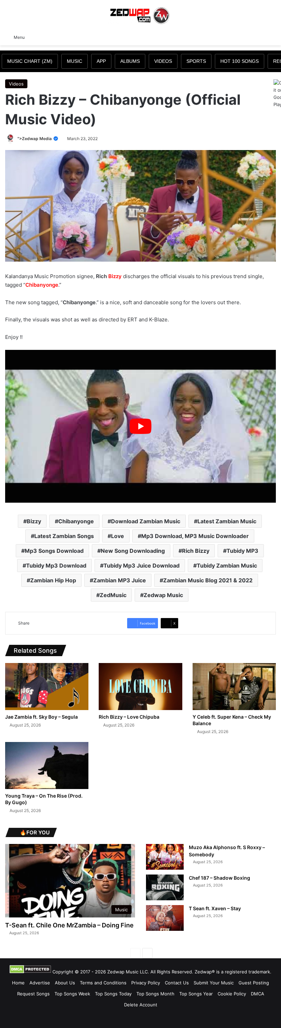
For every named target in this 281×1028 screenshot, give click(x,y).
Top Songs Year (196, 993)
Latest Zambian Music (226, 521)
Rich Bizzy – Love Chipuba (129, 717)
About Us (65, 982)
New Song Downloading (133, 550)
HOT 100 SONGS (239, 61)
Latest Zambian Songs (64, 536)
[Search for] (272, 37)
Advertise (39, 982)
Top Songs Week (72, 993)
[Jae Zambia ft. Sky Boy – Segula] (46, 686)
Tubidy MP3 (242, 550)
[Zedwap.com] (140, 15)
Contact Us (177, 982)
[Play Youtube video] (140, 426)
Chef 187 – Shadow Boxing (219, 878)
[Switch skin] (260, 37)
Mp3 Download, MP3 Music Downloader (195, 536)
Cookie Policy (232, 993)
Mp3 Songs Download (54, 550)
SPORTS (196, 61)
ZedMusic (113, 595)
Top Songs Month (155, 993)
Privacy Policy (145, 982)
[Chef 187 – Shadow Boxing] (165, 887)
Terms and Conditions (103, 982)
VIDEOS (163, 61)
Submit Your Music (214, 982)
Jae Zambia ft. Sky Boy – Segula (41, 717)
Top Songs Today (113, 993)
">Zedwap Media (35, 138)
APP (101, 61)
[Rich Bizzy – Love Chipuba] (140, 686)
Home (18, 982)
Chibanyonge (41, 285)
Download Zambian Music (145, 521)
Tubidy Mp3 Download (56, 565)
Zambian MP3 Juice (119, 580)
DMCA (257, 993)
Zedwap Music (163, 595)
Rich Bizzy (195, 550)
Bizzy (115, 276)
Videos (16, 84)
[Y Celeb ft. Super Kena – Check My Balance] (234, 686)
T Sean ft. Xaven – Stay (215, 908)
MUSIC (74, 61)
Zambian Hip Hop (53, 580)
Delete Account (140, 1004)
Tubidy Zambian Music (227, 565)
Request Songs (33, 993)
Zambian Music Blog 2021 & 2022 (208, 580)
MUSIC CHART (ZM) (29, 61)
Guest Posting (254, 982)
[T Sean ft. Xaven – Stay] (165, 918)
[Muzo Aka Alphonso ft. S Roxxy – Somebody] (165, 857)
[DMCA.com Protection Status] (30, 971)
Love (117, 536)
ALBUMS (130, 61)
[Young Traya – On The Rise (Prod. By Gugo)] (46, 765)
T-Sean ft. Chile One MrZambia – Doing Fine (69, 925)
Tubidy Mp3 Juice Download (141, 565)
